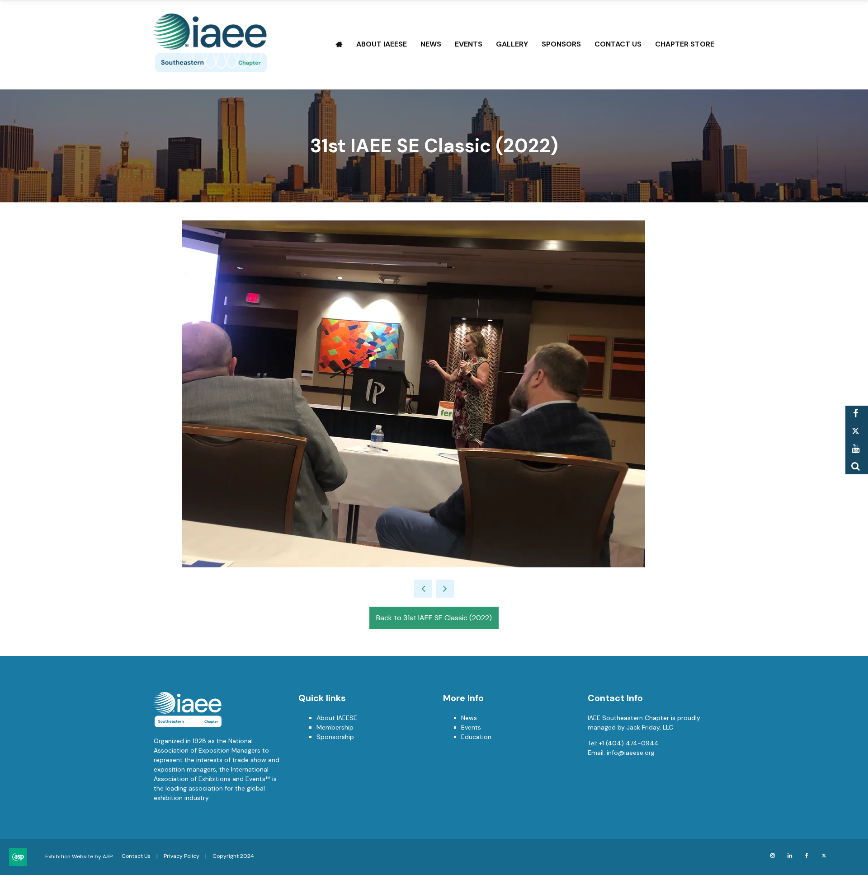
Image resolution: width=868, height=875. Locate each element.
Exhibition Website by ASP (79, 856)
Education (476, 737)
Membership (335, 727)
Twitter (855, 431)
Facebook (855, 413)
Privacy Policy (181, 856)
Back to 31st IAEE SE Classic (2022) (434, 617)
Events (468, 44)
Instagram (772, 856)
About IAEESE (381, 44)
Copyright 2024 (233, 856)
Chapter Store (684, 44)
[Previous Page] (423, 589)
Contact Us (618, 44)
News (430, 44)
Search (855, 466)
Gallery (512, 44)
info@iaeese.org (631, 753)
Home (339, 44)
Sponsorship (335, 737)
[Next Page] (445, 589)
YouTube (855, 449)
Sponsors (561, 44)
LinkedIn (789, 856)
